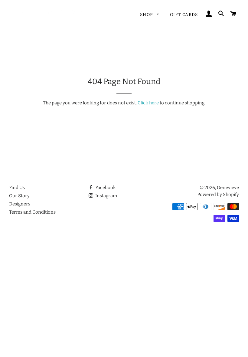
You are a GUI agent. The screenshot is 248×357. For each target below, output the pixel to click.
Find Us (17, 187)
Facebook (105, 187)
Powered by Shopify (218, 194)
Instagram (105, 195)
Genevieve (228, 187)
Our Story (19, 195)
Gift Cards (184, 14)
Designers (19, 204)
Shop (147, 14)
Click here (148, 103)
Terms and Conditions (32, 212)
